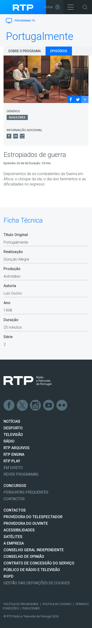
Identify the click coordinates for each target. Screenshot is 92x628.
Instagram (35, 405)
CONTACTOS (15, 510)
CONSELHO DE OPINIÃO (24, 556)
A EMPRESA (14, 543)
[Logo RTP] (28, 381)
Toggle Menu (70, 7)
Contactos (14, 499)
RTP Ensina (14, 454)
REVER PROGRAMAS (21, 474)
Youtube (48, 405)
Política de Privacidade (21, 604)
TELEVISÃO (13, 434)
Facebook (9, 405)
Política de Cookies (56, 604)
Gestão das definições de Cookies (37, 583)
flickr (62, 405)
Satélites (13, 536)
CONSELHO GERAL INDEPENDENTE (34, 550)
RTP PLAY (12, 461)
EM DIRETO (13, 467)
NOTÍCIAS (12, 421)
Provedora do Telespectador (33, 517)
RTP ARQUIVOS (16, 448)
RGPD (8, 576)
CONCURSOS (15, 485)
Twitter (22, 405)
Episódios (58, 51)
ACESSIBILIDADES (19, 530)
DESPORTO (13, 428)
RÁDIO (9, 441)
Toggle (85, 7)
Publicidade (31, 608)
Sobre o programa (24, 51)
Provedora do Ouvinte (26, 523)
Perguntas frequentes (26, 492)
